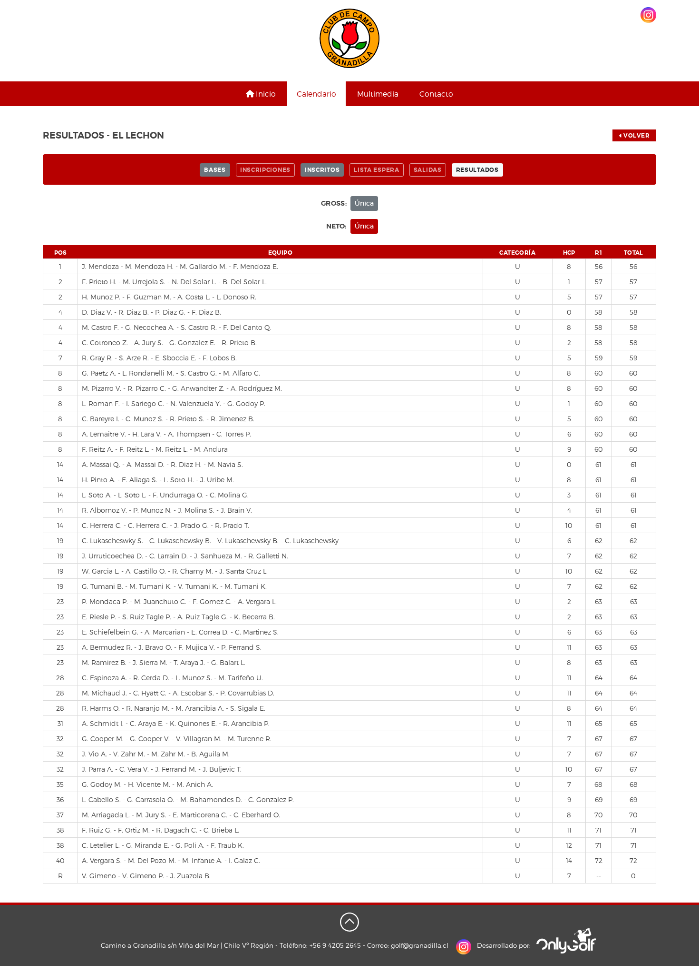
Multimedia (377, 93)
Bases (215, 170)
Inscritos (322, 170)
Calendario (316, 93)
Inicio (265, 93)
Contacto (436, 93)
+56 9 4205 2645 (335, 945)
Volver (636, 135)
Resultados (477, 170)
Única (364, 203)
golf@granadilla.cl (419, 945)
